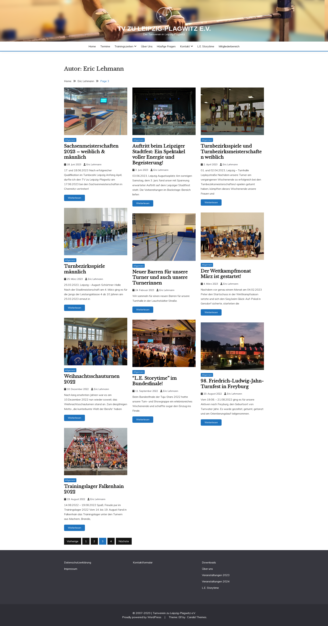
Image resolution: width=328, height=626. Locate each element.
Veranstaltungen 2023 (216, 575)
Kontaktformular (143, 562)
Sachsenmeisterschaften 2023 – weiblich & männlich (91, 151)
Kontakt (185, 46)
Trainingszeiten (123, 46)
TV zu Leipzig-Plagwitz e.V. (164, 28)
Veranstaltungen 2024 (216, 581)
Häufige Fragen (166, 46)
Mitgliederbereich (229, 46)
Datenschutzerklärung (77, 562)
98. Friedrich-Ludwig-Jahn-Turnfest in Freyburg (232, 383)
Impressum (70, 568)
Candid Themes (196, 617)
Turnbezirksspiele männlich (84, 269)
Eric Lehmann (93, 164)
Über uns (147, 46)
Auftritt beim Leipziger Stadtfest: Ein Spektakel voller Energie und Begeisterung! (158, 154)
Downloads (209, 562)
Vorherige (72, 541)
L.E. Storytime (205, 46)
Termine (105, 46)
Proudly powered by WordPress (142, 617)
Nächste (124, 541)
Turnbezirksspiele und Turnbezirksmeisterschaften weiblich (231, 151)
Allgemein (70, 140)
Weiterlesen (74, 197)
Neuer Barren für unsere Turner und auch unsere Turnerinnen (160, 277)
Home (92, 46)
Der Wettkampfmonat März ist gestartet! (226, 273)
